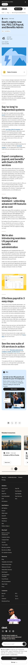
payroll (3, 114)
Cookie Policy (14, 654)
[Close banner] (25, 2)
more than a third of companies (13, 129)
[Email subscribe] (24, 644)
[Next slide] (15, 468)
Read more (7, 462)
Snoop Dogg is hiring (14, 620)
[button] (14, 72)
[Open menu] (24, 8)
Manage (13, 662)
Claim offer (5, 4)
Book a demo (18, 8)
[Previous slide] (12, 468)
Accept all (14, 658)
